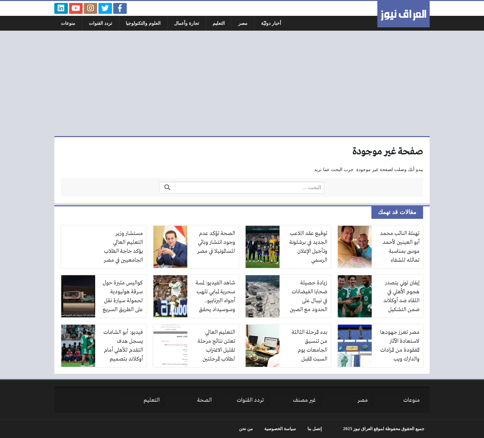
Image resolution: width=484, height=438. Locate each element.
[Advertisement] (242, 83)
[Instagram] (90, 8)
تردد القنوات (100, 23)
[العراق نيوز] (403, 14)
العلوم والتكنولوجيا (143, 23)
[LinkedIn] (61, 8)
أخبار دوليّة (271, 23)
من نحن (246, 428)
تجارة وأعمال (186, 23)
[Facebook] (120, 8)
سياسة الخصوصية (280, 428)
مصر (243, 23)
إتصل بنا (315, 428)
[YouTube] (76, 8)
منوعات (68, 23)
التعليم (219, 23)
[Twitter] (105, 8)
